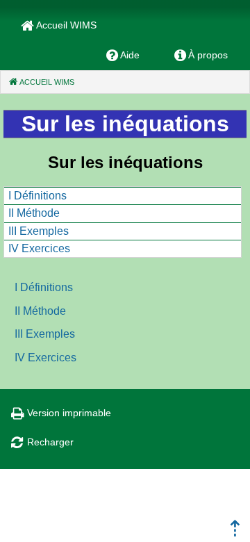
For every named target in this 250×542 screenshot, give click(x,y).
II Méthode (40, 311)
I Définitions (44, 287)
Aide (130, 54)
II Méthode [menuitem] (34, 213)
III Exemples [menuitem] (38, 231)
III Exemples (45, 334)
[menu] (122, 222)
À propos (208, 54)
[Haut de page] (235, 533)
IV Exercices (45, 357)
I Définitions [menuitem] (37, 196)
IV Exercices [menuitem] (39, 248)
